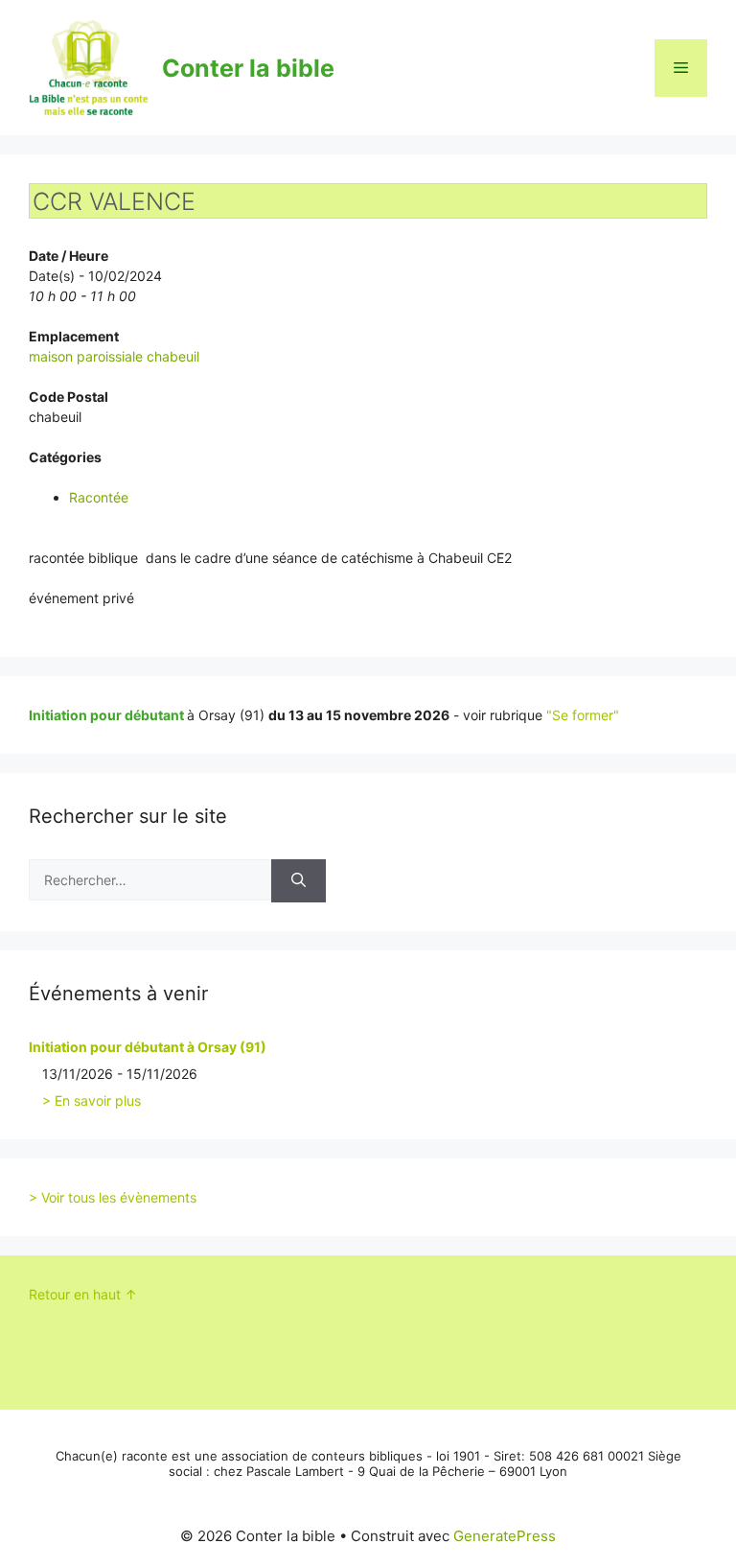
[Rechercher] (298, 880)
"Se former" (582, 715)
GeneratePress (504, 1536)
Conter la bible (248, 68)
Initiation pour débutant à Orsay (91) (147, 1047)
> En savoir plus (91, 1100)
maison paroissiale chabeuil (114, 356)
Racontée (98, 497)
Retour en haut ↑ (83, 1294)
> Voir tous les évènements (112, 1197)
